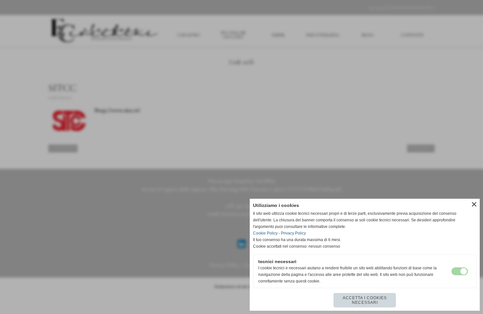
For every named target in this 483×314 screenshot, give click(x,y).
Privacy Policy (293, 233)
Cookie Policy (265, 233)
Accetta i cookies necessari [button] (365, 300)
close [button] (474, 204)
